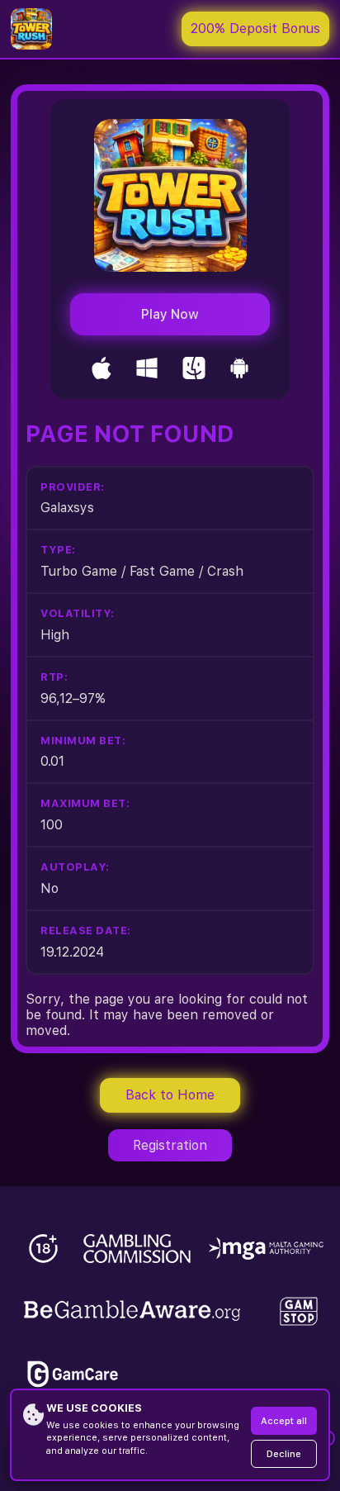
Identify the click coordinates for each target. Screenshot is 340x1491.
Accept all (284, 1421)
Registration (170, 1145)
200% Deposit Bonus (255, 28)
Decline (284, 1454)
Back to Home (170, 1095)
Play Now (170, 314)
